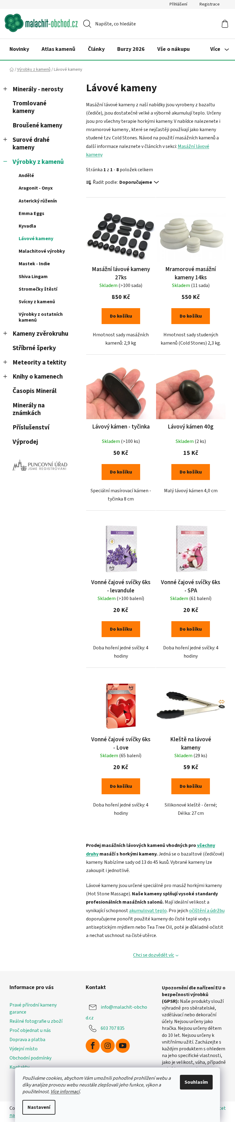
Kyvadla (27, 226)
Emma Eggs (31, 213)
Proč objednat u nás (30, 1030)
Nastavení (39, 1107)
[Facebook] (93, 1046)
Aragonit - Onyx (36, 188)
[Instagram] (108, 1046)
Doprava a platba (27, 1039)
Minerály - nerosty (38, 89)
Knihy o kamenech (38, 376)
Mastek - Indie (34, 263)
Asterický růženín (38, 201)
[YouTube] (123, 1046)
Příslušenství (31, 427)
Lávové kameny (36, 238)
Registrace (210, 4)
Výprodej (25, 441)
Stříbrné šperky (34, 348)
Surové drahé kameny (31, 143)
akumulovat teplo (148, 910)
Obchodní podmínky (30, 1058)
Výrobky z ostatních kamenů (41, 317)
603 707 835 (113, 1028)
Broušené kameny (37, 125)
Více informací (65, 1091)
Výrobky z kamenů (38, 161)
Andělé (26, 175)
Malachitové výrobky (42, 251)
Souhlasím (196, 1082)
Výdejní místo (23, 1048)
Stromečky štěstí (38, 289)
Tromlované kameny (30, 107)
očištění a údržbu (207, 910)
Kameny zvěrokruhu (40, 333)
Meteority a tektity (39, 362)
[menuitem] (19, 49)
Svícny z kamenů (37, 301)
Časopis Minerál (35, 391)
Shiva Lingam (33, 276)
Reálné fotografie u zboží (35, 1021)
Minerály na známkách (29, 409)
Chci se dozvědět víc (153, 955)
